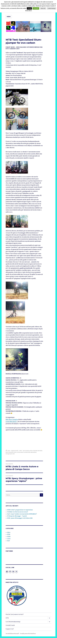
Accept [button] (29, 8)
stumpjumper (9, 453)
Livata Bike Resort (11, 421)
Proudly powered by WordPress (28, 633)
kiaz (9, 450)
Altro (8, 532)
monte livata (20, 452)
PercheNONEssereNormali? (12, 633)
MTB (20, 450)
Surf (8, 540)
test (14, 453)
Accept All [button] (35, 8)
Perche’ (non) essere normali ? (15, 614)
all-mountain (26, 450)
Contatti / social (10, 625)
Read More (28, 10)
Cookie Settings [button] (51, 8)
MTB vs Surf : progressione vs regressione (20, 510)
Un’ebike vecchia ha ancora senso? (17, 512)
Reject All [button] (43, 8)
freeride (35, 450)
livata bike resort (12, 452)
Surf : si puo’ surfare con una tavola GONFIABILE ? (22, 514)
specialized (33, 452)
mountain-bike (26, 452)
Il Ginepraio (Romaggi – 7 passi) (17, 516)
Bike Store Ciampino (12, 419)
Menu (9, 16)
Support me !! (10, 629)
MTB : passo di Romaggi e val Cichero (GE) (20, 518)
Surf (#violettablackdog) (13, 621)
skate (8, 536)
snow (8, 538)
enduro (31, 450)
